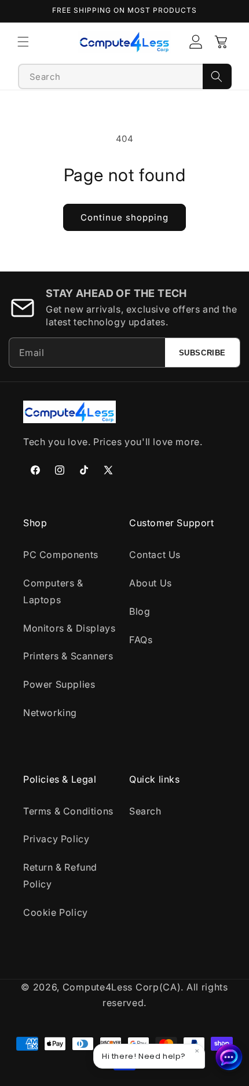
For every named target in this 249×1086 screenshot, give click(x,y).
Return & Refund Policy (60, 875)
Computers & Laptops (53, 591)
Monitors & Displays (69, 628)
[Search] (217, 76)
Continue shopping (124, 217)
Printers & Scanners (68, 656)
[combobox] (110, 76)
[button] (23, 41)
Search (145, 811)
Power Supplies (59, 684)
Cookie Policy (55, 912)
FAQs (140, 639)
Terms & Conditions (68, 811)
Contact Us (155, 554)
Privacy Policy (56, 839)
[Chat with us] (229, 1057)
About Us (150, 583)
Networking (50, 712)
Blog (139, 611)
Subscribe (202, 352)
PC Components (60, 554)
